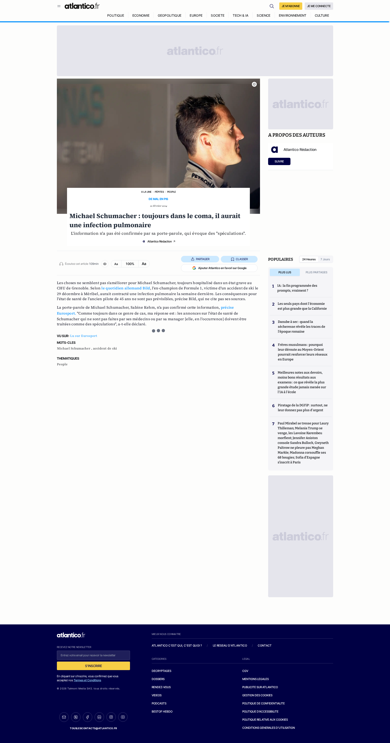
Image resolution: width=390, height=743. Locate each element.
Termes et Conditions (87, 680)
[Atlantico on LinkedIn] (99, 717)
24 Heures (309, 259)
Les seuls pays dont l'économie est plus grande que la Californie (302, 306)
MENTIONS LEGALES (255, 679)
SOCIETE (217, 15)
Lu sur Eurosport (83, 336)
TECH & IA (240, 15)
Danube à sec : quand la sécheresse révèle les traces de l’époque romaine (301, 326)
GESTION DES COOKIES (257, 695)
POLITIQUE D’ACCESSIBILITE (260, 711)
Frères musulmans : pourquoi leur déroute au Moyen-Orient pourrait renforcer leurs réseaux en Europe (302, 352)
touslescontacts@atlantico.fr (93, 728)
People (171, 191)
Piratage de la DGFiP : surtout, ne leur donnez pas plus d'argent (303, 407)
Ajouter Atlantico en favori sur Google (222, 268)
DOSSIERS (158, 679)
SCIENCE (263, 15)
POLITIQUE (115, 15)
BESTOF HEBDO (162, 711)
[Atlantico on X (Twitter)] (75, 717)
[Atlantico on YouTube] (123, 717)
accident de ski (105, 348)
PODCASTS (159, 703)
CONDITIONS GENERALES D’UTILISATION (268, 727)
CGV (245, 671)
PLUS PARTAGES (316, 272)
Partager (202, 259)
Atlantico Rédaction (159, 241)
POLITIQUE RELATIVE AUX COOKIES (265, 719)
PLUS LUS (284, 272)
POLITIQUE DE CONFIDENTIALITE (263, 703)
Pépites (159, 191)
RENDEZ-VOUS (161, 687)
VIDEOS (156, 695)
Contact (265, 645)
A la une (146, 191)
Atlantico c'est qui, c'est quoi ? (177, 645)
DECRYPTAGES (161, 671)
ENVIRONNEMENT (293, 15)
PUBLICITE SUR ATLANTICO (260, 687)
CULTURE (322, 15)
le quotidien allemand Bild (125, 288)
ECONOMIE (141, 15)
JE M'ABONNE (291, 6)
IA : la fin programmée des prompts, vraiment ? (297, 288)
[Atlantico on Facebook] (87, 717)
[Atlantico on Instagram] (111, 717)
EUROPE (196, 15)
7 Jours (325, 259)
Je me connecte (319, 6)
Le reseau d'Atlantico (230, 645)
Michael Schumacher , (75, 348)
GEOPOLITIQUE (169, 15)
